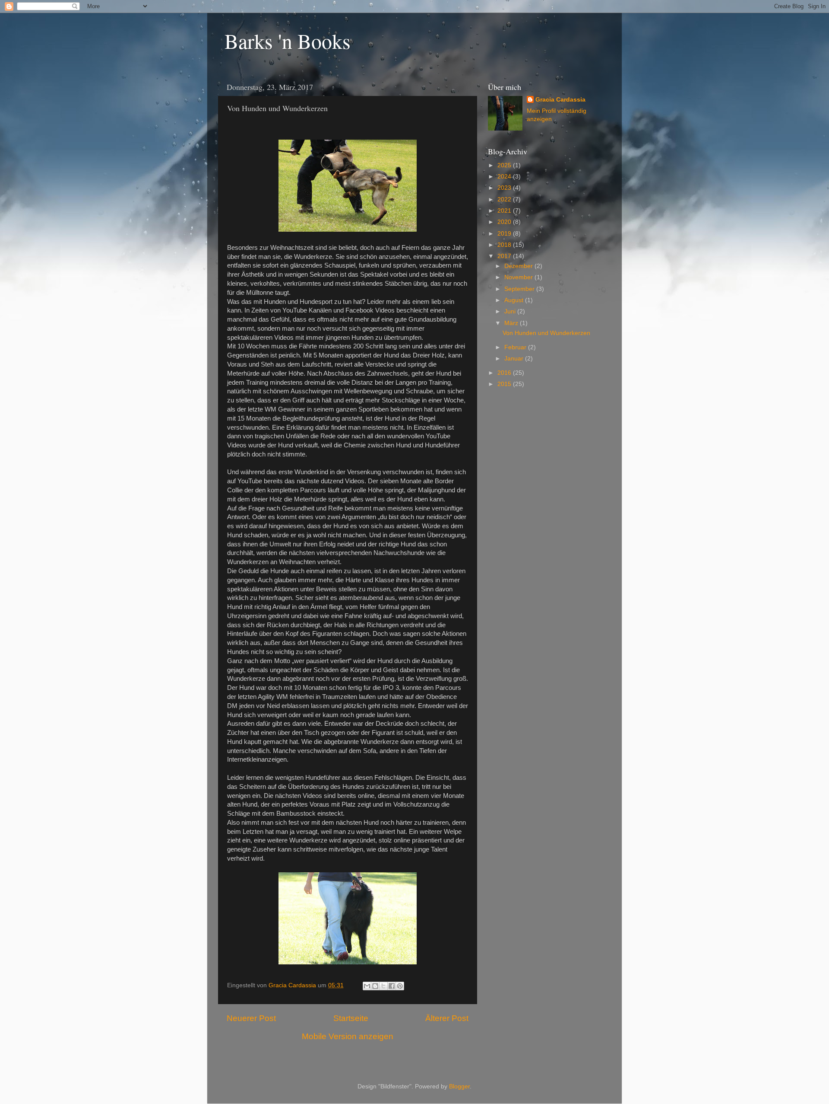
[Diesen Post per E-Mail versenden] (367, 986)
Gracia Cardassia (560, 99)
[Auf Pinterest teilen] (400, 986)
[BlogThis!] (375, 986)
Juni (510, 311)
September (520, 289)
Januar (514, 358)
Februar (516, 347)
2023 (505, 188)
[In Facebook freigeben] (391, 986)
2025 (505, 165)
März (512, 323)
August (514, 300)
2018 (505, 245)
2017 (505, 256)
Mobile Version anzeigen (347, 1036)
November (519, 277)
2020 (505, 222)
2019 (505, 233)
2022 (505, 199)
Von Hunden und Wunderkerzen (546, 333)
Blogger (459, 1086)
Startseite (350, 1018)
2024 (505, 176)
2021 (505, 210)
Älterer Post (446, 1018)
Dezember (519, 266)
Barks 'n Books (288, 40)
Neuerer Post (251, 1018)
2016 (505, 373)
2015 (505, 384)
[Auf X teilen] (383, 986)
